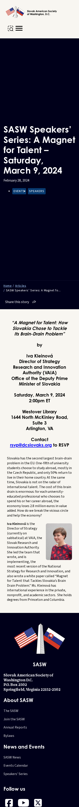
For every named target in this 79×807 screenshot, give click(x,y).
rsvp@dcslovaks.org (31, 445)
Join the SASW (14, 719)
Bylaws (9, 736)
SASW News (12, 757)
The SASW (11, 711)
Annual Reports (15, 727)
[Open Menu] (19, 28)
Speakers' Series (16, 774)
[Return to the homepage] (31, 12)
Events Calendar (16, 765)
